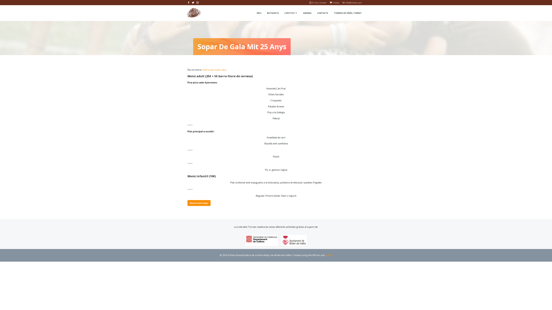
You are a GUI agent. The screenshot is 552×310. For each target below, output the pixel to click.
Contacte (322, 13)
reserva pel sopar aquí (214, 69)
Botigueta (273, 13)
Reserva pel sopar (199, 203)
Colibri (328, 255)
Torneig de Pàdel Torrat (348, 13)
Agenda (307, 13)
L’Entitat (289, 13)
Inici (259, 13)
